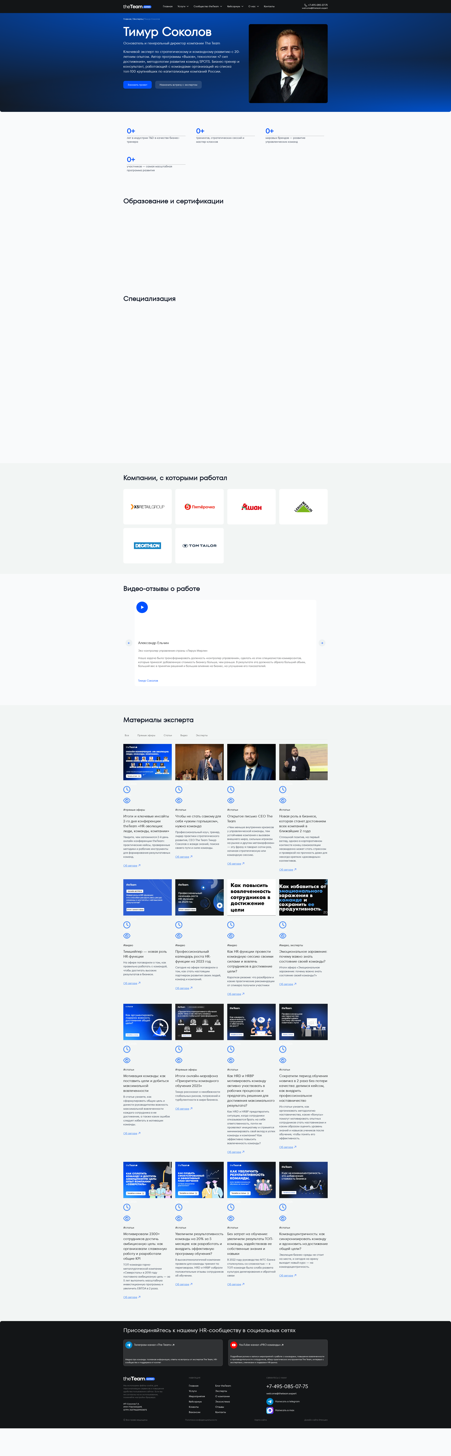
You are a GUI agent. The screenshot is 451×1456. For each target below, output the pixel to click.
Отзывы (219, 1407)
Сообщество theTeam (206, 6)
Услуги (181, 6)
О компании (222, 1396)
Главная (167, 6)
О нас (252, 6)
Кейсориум (233, 6)
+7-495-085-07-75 (318, 5)
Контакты (269, 6)
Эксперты (138, 18)
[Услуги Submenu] (187, 6)
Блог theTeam (223, 1385)
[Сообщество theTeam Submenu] (220, 6)
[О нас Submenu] (257, 6)
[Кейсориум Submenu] (241, 6)
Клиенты (194, 1407)
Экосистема (222, 1401)
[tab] (126, 735)
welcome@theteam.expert (315, 8)
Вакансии (194, 1412)
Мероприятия (197, 1396)
